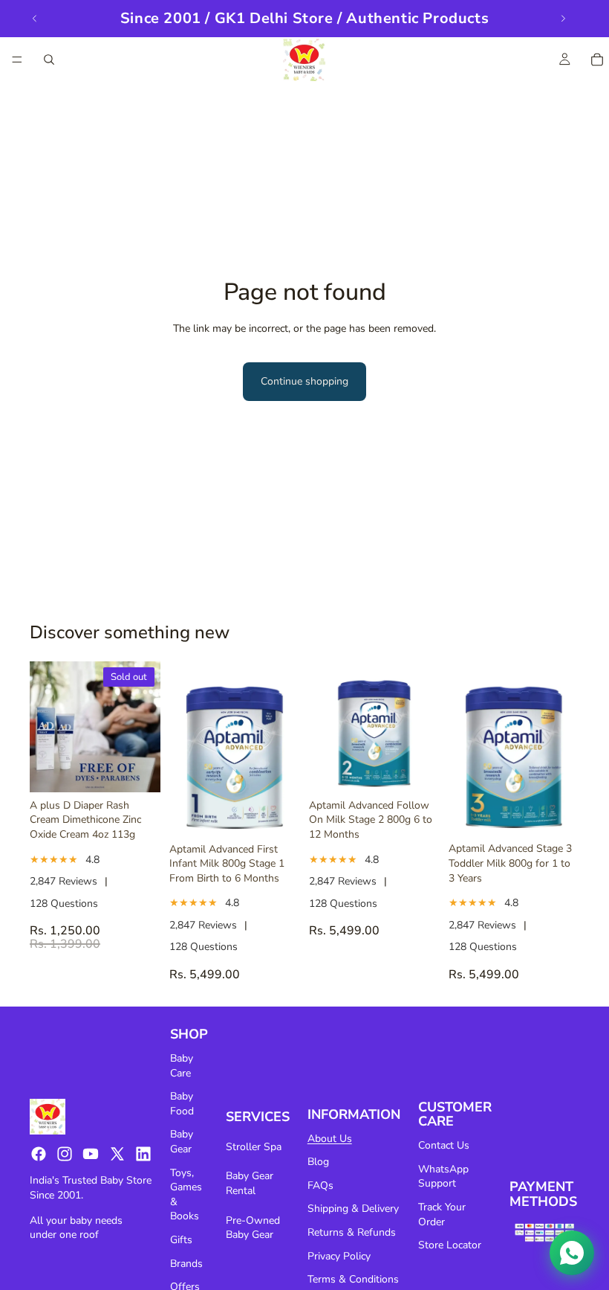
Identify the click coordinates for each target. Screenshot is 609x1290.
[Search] (49, 59)
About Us (329, 1139)
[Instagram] (65, 1154)
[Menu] (17, 59)
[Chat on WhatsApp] (572, 1252)
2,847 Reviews (63, 881)
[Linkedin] (143, 1154)
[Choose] (277, 813)
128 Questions (64, 903)
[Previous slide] (35, 18)
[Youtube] (91, 1154)
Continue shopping (304, 381)
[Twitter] (117, 1154)
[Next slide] (563, 18)
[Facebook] (39, 1154)
